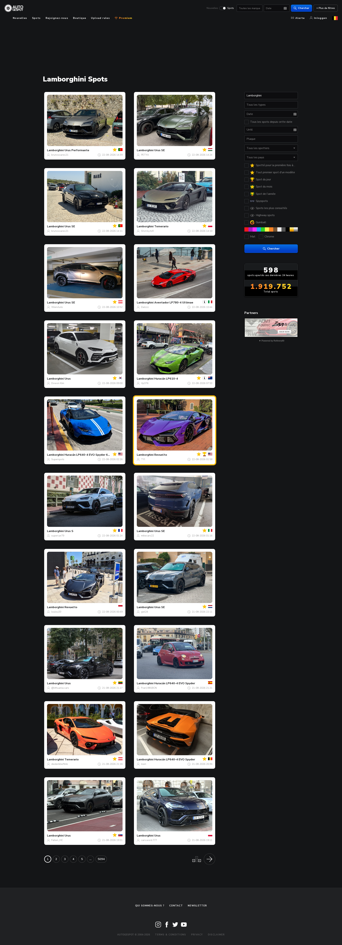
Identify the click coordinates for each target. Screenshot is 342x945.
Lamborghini (55, 150)
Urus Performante (76, 150)
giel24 (144, 611)
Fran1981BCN (149, 688)
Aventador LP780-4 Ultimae (173, 303)
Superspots (57, 459)
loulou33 (56, 611)
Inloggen (320, 18)
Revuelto (160, 455)
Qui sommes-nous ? (149, 905)
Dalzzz (145, 307)
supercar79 (57, 535)
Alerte (300, 18)
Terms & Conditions (170, 934)
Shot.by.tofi (147, 231)
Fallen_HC (57, 840)
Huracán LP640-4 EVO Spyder (174, 683)
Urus (67, 379)
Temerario (161, 226)
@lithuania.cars (60, 688)
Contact (176, 905)
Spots (230, 8)
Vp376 (144, 383)
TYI (143, 459)
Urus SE (159, 150)
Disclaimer (216, 934)
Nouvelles (212, 8)
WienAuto (57, 307)
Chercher (303, 8)
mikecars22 (147, 535)
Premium (125, 18)
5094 (101, 859)
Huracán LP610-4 (166, 379)
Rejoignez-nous (57, 18)
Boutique (79, 18)
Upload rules (100, 18)
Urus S (68, 531)
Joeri (143, 764)
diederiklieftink (59, 764)
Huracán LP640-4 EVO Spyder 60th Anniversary (96, 455)
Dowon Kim (57, 383)
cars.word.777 (149, 840)
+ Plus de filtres (325, 8)
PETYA (145, 155)
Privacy (197, 934)
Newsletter (197, 905)
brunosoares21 (59, 155)
